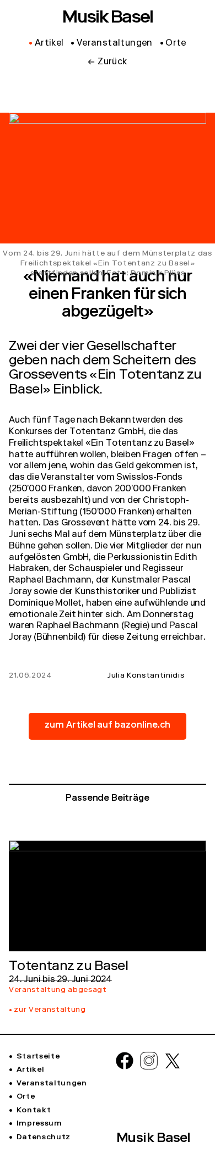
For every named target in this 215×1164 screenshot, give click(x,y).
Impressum (39, 1124)
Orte (26, 1097)
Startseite (38, 1057)
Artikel (30, 1070)
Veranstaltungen (52, 1084)
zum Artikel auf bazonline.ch (108, 726)
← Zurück (107, 62)
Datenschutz (44, 1137)
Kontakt (34, 1111)
